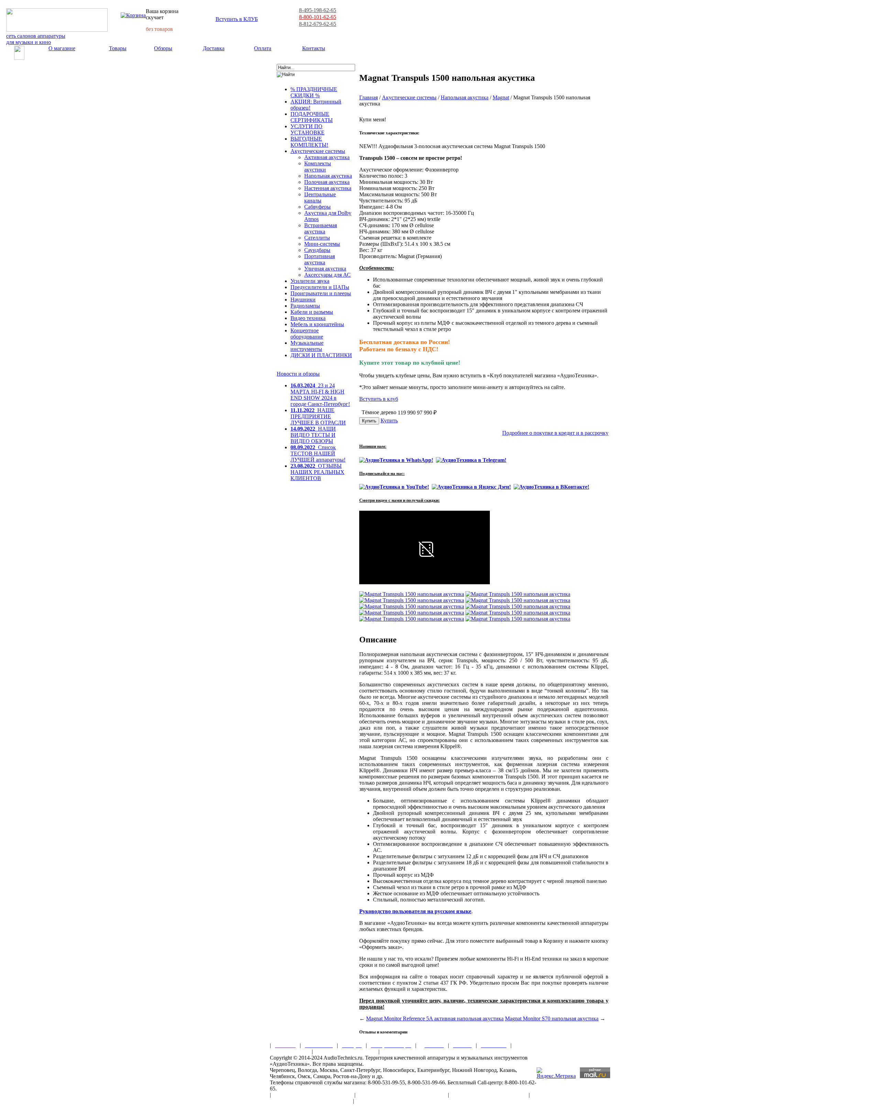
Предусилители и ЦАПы (319, 287)
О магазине (61, 48)
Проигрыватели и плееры (320, 293)
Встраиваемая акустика (320, 228)
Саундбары (317, 250)
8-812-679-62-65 (317, 24)
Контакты (313, 48)
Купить (389, 420)
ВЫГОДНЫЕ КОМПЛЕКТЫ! (309, 142)
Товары (117, 48)
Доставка (213, 48)
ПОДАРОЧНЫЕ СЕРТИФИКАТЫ (311, 117)
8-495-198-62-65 (317, 10)
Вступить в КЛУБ (237, 19)
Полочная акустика (327, 182)
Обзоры (163, 48)
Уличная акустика (325, 269)
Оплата (262, 48)
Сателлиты (317, 238)
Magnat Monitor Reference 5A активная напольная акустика (435, 1018)
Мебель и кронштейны (317, 324)
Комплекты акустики (317, 166)
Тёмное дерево (379, 412)
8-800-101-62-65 (317, 17)
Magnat (501, 97)
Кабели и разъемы (311, 312)
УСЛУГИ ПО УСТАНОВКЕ (307, 129)
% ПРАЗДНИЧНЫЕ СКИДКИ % (313, 92)
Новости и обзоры (298, 374)
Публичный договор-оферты (489, 1095)
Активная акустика (327, 157)
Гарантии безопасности (345, 1051)
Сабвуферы (317, 207)
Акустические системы (317, 151)
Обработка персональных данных (402, 1095)
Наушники (303, 299)
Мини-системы (322, 244)
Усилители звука (309, 281)
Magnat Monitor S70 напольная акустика (551, 1018)
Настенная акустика (327, 188)
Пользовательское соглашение (312, 1095)
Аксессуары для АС (327, 275)
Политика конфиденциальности (309, 1101)
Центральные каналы (320, 197)
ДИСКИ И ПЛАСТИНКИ (321, 355)
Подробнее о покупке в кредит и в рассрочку (555, 433)
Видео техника (308, 318)
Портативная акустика (319, 259)
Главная (368, 97)
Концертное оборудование (306, 334)
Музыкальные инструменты (306, 346)
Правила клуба (289, 1051)
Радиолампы (305, 306)
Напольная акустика (328, 176)
